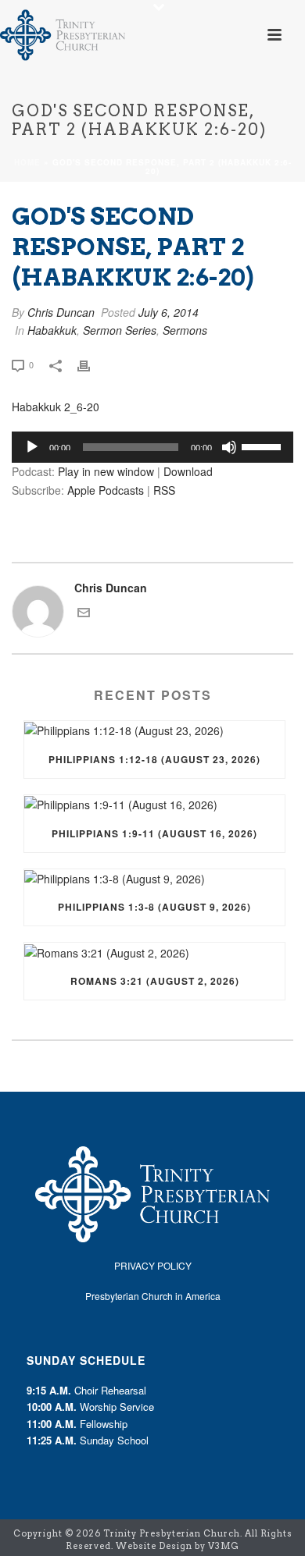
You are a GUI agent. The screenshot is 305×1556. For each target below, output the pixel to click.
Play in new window (106, 471)
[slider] (263, 446)
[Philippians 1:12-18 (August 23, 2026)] (154, 731)
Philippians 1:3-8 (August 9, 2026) (154, 907)
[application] (152, 447)
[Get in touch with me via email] (83, 614)
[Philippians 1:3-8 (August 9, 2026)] (154, 879)
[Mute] (229, 447)
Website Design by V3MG (177, 1545)
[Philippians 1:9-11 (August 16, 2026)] (154, 805)
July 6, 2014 (168, 312)
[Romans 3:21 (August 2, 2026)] (154, 952)
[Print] (91, 364)
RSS (164, 490)
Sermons (185, 330)
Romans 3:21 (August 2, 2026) (154, 981)
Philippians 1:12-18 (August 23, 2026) (154, 759)
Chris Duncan (61, 312)
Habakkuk (52, 330)
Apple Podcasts (105, 490)
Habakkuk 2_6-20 (55, 406)
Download (188, 471)
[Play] (32, 447)
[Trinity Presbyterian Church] (62, 35)
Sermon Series (119, 330)
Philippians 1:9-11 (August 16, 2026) (154, 833)
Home (27, 162)
